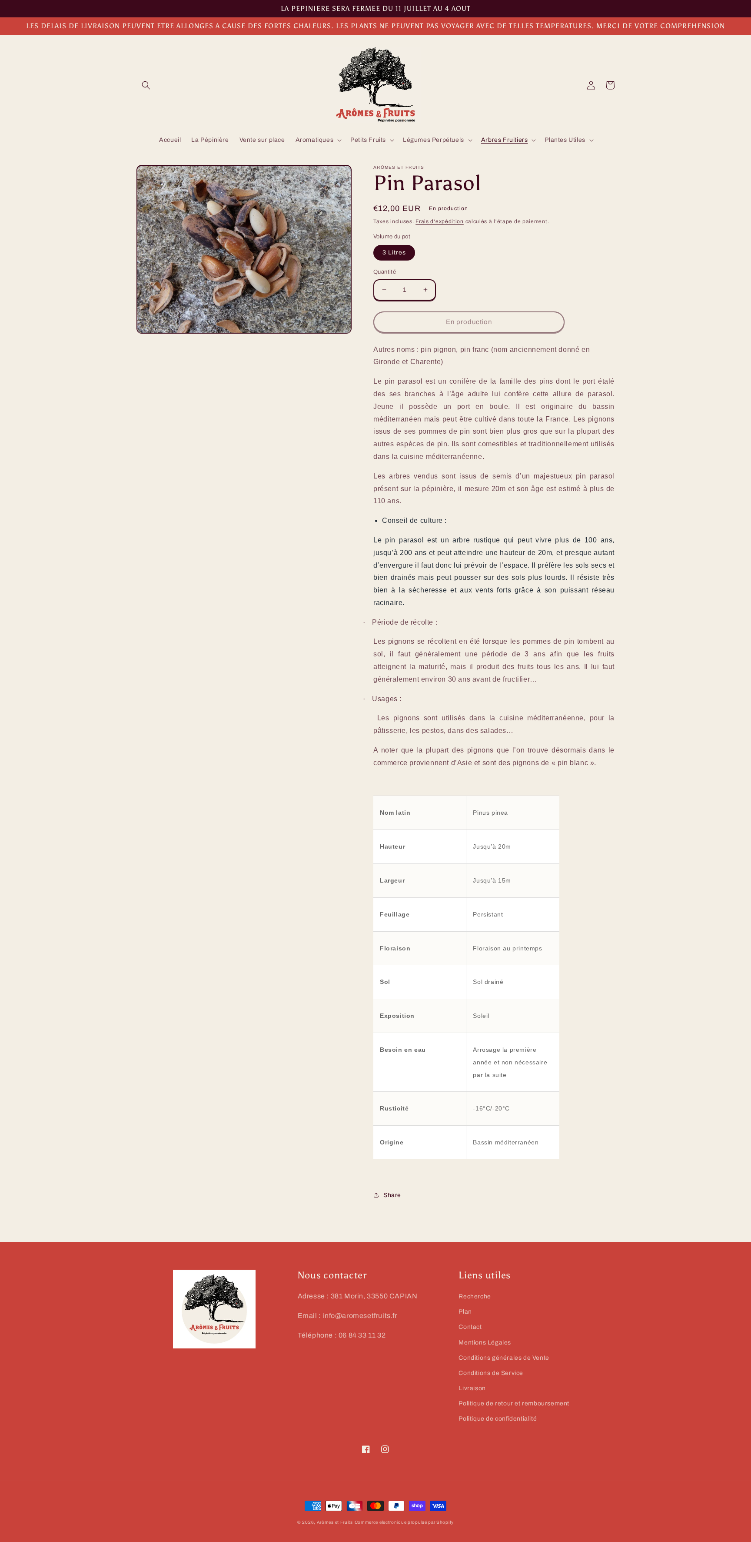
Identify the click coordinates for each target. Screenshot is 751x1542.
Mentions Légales (485, 1342)
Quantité (384, 272)
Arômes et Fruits (335, 1522)
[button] (146, 85)
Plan (465, 1311)
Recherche (475, 1296)
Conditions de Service (491, 1373)
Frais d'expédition (439, 221)
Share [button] (392, 1195)
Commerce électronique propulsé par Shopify (404, 1522)
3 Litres (394, 252)
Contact (470, 1327)
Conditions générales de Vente (504, 1358)
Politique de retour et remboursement (514, 1403)
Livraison (472, 1388)
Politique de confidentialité (498, 1418)
